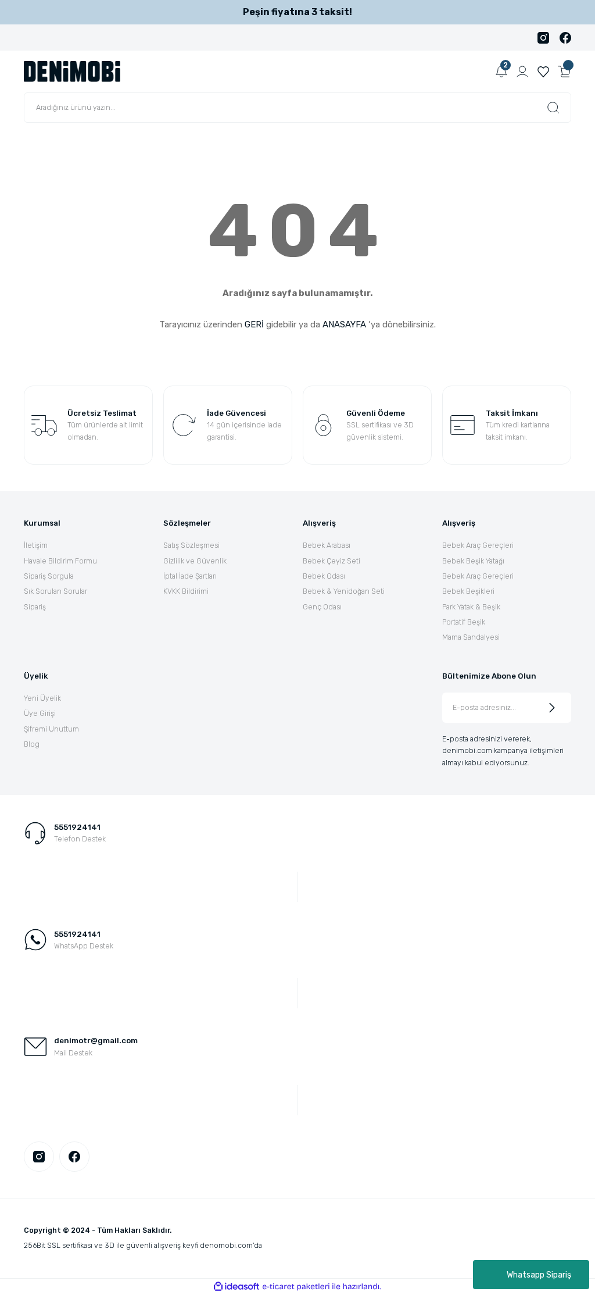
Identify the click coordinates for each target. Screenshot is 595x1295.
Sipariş (35, 606)
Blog (32, 744)
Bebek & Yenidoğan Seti (344, 591)
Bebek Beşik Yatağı (473, 560)
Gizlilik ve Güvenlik (195, 560)
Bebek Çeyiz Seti (331, 560)
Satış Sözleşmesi (191, 545)
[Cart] (564, 72)
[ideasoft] (236, 1287)
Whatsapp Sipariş (539, 1275)
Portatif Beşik (463, 622)
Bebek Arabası (326, 545)
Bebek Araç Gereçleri (478, 545)
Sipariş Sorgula (49, 576)
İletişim (36, 545)
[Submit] (552, 708)
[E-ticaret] (296, 1287)
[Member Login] (522, 72)
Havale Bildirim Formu (60, 560)
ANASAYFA (344, 324)
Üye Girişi (40, 713)
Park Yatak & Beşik (471, 606)
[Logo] (72, 71)
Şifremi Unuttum (51, 729)
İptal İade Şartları (190, 576)
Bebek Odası (324, 576)
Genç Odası (322, 606)
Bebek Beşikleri (468, 591)
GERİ (254, 324)
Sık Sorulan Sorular (55, 591)
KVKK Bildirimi (186, 591)
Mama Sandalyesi (471, 637)
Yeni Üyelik (42, 698)
